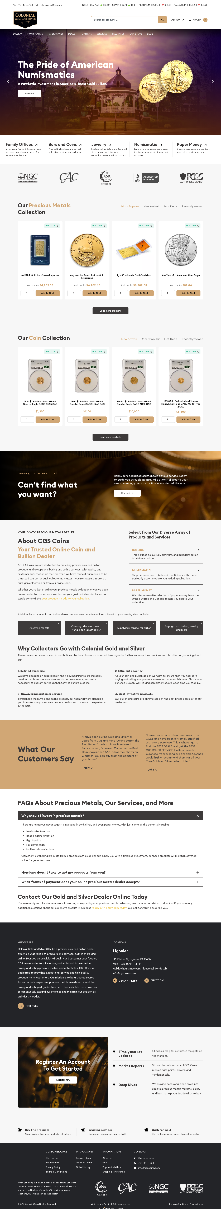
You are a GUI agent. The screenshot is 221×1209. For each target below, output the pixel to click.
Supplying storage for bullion (134, 628)
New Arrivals (151, 206)
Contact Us (127, 493)
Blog (150, 33)
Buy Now (29, 93)
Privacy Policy (53, 1167)
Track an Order (84, 1162)
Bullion (17, 33)
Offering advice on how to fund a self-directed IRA (86, 628)
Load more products (110, 310)
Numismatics (35, 33)
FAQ (105, 1162)
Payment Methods (113, 1167)
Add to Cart (47, 293)
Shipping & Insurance (114, 1171)
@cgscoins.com (126, 973)
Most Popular (130, 206)
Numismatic (145, 144)
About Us (108, 1158)
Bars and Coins (63, 144)
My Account (52, 1162)
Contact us (52, 1158)
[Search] (162, 19)
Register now (63, 1079)
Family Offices (19, 144)
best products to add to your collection (65, 598)
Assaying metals (39, 628)
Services (102, 33)
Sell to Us (118, 33)
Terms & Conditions (56, 1171)
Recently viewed (192, 206)
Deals (71, 33)
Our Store (135, 33)
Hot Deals (170, 206)
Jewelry (98, 144)
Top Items (86, 33)
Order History (83, 1167)
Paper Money (55, 33)
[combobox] (124, 19)
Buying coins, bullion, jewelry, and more (182, 628)
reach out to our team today (109, 908)
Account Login (84, 1158)
